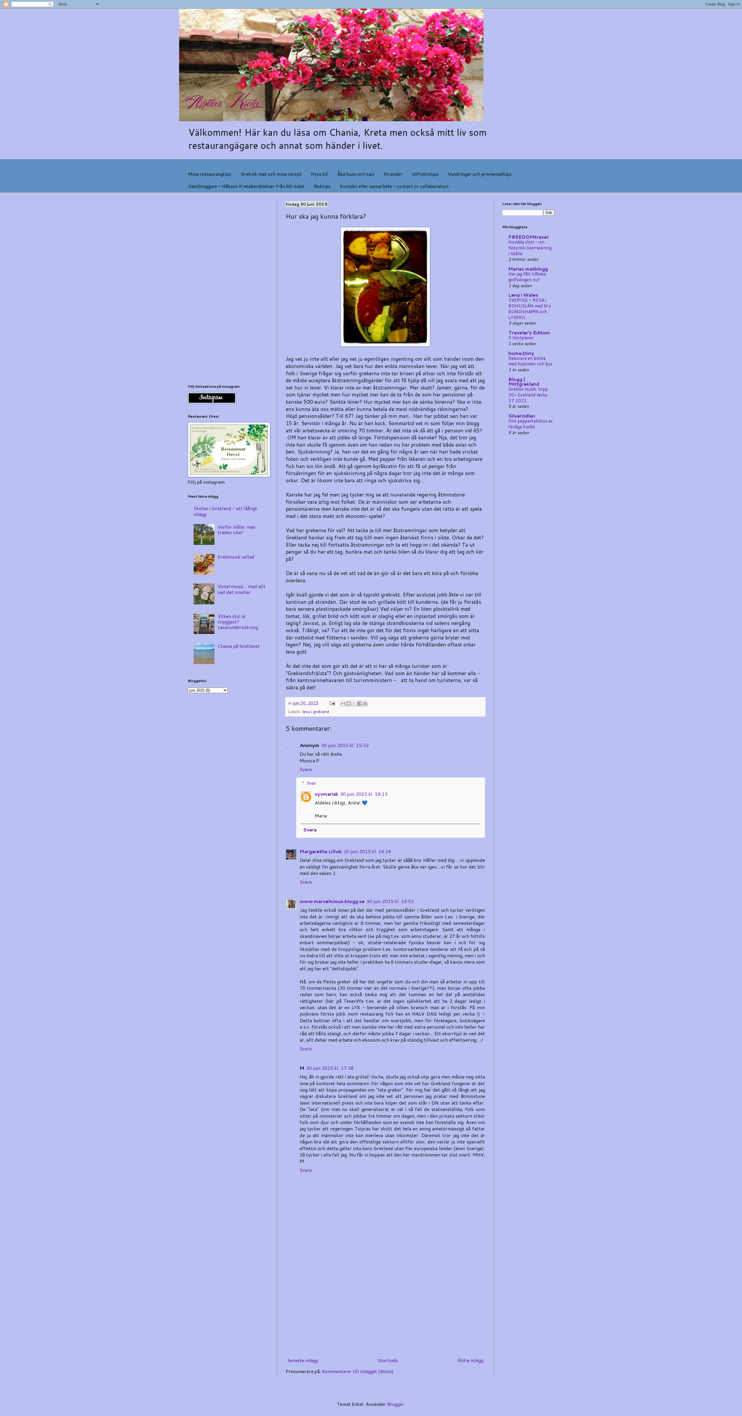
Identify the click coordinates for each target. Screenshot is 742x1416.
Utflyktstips (425, 174)
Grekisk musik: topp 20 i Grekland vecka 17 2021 (528, 395)
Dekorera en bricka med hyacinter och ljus (530, 361)
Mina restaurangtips (209, 174)
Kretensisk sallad (236, 556)
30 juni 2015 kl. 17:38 (330, 1068)
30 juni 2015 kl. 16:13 (364, 794)
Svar (311, 782)
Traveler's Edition (529, 332)
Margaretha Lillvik (321, 851)
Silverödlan (521, 415)
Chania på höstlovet (239, 646)
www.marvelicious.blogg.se (332, 901)
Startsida (388, 1360)
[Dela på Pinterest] (365, 703)
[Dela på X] (354, 703)
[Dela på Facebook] (360, 703)
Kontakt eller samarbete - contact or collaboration (394, 186)
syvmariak (326, 794)
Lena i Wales (523, 294)
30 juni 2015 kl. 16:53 (390, 901)
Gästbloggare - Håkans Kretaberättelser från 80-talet (246, 186)
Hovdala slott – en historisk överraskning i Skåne (530, 248)
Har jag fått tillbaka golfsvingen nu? (527, 277)
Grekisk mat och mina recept (271, 174)
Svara (306, 769)
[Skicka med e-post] (343, 703)
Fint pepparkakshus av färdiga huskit (530, 424)
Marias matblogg (528, 268)
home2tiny (521, 353)
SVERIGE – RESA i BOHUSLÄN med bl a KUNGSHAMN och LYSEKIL (529, 308)
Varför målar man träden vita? (236, 529)
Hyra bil (319, 174)
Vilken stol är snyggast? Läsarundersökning (238, 621)
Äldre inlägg (470, 1360)
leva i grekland (315, 711)
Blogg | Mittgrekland (523, 381)
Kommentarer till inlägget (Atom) (358, 1371)
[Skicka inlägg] (332, 703)
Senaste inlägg (302, 1360)
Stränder (393, 174)
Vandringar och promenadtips (480, 174)
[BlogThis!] (349, 703)
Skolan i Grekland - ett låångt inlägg (225, 511)
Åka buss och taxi (355, 174)
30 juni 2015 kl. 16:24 (367, 851)
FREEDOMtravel (528, 236)
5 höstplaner (521, 337)
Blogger (395, 1404)
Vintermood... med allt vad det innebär (241, 589)
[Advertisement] (385, 1307)
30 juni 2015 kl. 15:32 (345, 745)
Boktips (322, 186)
